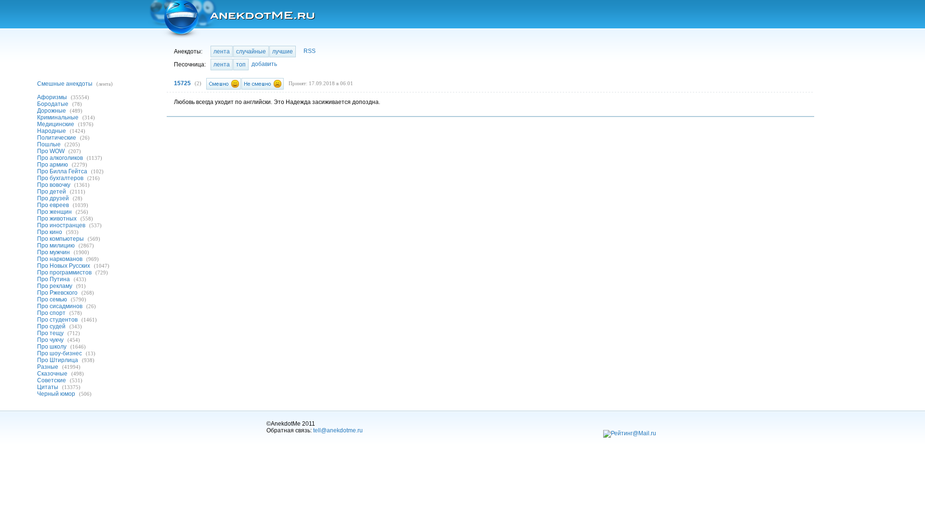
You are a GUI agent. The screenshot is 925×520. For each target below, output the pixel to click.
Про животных (57, 218)
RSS (310, 51)
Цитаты (47, 387)
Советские (51, 380)
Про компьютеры (60, 238)
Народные (51, 131)
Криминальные (58, 117)
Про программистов (64, 272)
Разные (47, 367)
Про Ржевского (57, 292)
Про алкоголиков (60, 158)
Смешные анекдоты (64, 83)
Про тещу (50, 333)
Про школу (51, 346)
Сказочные (52, 373)
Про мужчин (53, 252)
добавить (264, 64)
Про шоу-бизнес (59, 353)
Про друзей (53, 198)
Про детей (51, 191)
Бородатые (52, 104)
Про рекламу (54, 286)
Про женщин (54, 211)
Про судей (51, 326)
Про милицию (56, 245)
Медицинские (55, 124)
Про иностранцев (61, 225)
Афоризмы (52, 97)
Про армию (52, 164)
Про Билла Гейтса (62, 171)
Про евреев (53, 205)
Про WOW (51, 151)
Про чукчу (50, 340)
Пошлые (49, 144)
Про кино (49, 232)
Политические (56, 137)
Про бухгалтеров (60, 178)
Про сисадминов (59, 306)
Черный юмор (56, 393)
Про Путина (53, 279)
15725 (182, 83)
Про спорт (51, 313)
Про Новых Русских (63, 265)
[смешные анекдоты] (231, 19)
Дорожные (51, 110)
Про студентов (57, 319)
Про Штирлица (57, 360)
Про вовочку (53, 185)
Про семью (52, 299)
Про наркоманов (59, 259)
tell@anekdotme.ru (338, 430)
